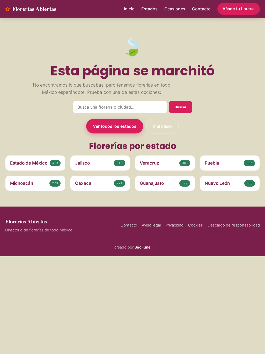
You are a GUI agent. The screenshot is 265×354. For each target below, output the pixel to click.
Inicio (129, 8)
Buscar (180, 107)
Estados (149, 8)
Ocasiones (174, 8)
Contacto (201, 8)
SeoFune (143, 247)
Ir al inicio (162, 126)
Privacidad (174, 225)
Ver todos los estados (114, 126)
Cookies (195, 225)
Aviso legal (151, 225)
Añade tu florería (239, 8)
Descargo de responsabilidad (234, 225)
